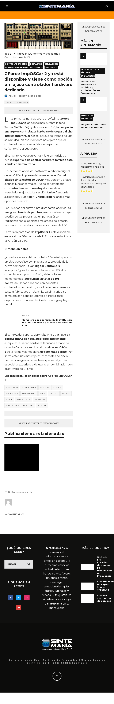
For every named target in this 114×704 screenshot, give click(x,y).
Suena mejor (88, 76)
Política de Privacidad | (62, 660)
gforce (57, 387)
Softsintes (51, 67)
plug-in (54, 394)
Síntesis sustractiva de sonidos (104, 598)
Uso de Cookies (93, 660)
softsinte (40, 399)
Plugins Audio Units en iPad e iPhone (93, 126)
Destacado (36, 64)
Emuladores (51, 64)
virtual (42, 405)
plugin (66, 394)
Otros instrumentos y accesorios (23, 67)
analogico (12, 387)
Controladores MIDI (16, 64)
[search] (28, 564)
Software (86, 119)
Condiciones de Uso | (26, 660)
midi (43, 394)
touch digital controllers (20, 405)
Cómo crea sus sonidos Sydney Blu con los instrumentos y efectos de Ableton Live (47, 323)
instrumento (29, 394)
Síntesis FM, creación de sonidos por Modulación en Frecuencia (90, 87)
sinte (9, 399)
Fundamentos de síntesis (90, 71)
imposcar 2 (12, 394)
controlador (29, 387)
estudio (45, 387)
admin (12, 96)
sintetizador (24, 399)
